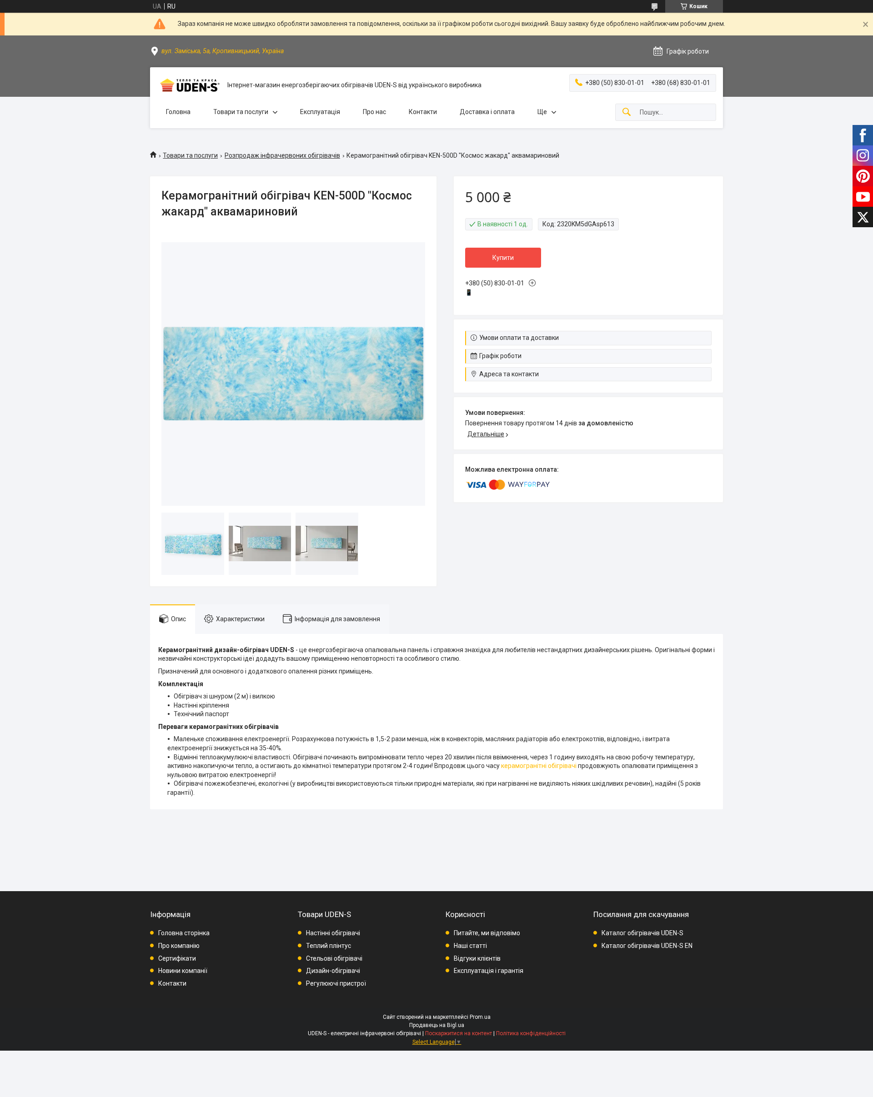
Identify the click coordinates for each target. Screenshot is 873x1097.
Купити (503, 257)
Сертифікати (177, 958)
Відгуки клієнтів (477, 958)
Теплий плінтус (328, 945)
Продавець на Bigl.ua (436, 1025)
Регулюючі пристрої (336, 983)
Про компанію (179, 945)
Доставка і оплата (487, 111)
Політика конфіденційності (531, 1033)
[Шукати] (626, 112)
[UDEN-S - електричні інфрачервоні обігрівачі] (189, 85)
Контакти (423, 111)
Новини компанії (182, 970)
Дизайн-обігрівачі (333, 970)
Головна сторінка (184, 933)
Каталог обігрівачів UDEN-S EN (647, 945)
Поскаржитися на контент (458, 1033)
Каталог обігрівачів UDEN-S (642, 933)
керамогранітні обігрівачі (539, 765)
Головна (178, 111)
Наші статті (470, 945)
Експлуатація (320, 111)
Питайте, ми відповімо (487, 933)
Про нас (374, 111)
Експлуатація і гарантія (488, 970)
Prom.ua (480, 1017)
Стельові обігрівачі (334, 958)
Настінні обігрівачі (333, 933)
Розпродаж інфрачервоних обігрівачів (282, 155)
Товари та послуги (240, 111)
